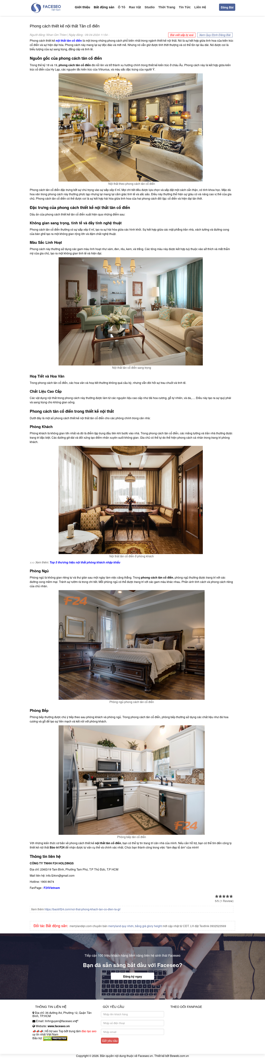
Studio (150, 7)
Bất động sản (104, 7)
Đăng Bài (227, 7)
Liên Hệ (200, 7)
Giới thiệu (82, 7)
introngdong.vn (42, 1044)
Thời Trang (166, 7)
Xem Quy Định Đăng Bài (215, 35)
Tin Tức (185, 7)
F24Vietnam (52, 888)
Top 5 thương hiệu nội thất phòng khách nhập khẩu (85, 562)
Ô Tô (121, 7)
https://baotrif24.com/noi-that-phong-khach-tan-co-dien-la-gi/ (83, 909)
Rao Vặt (135, 7)
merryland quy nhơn (121, 926)
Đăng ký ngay (132, 976)
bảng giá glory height (148, 926)
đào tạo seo (88, 1031)
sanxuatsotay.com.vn (45, 1049)
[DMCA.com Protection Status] (55, 1038)
